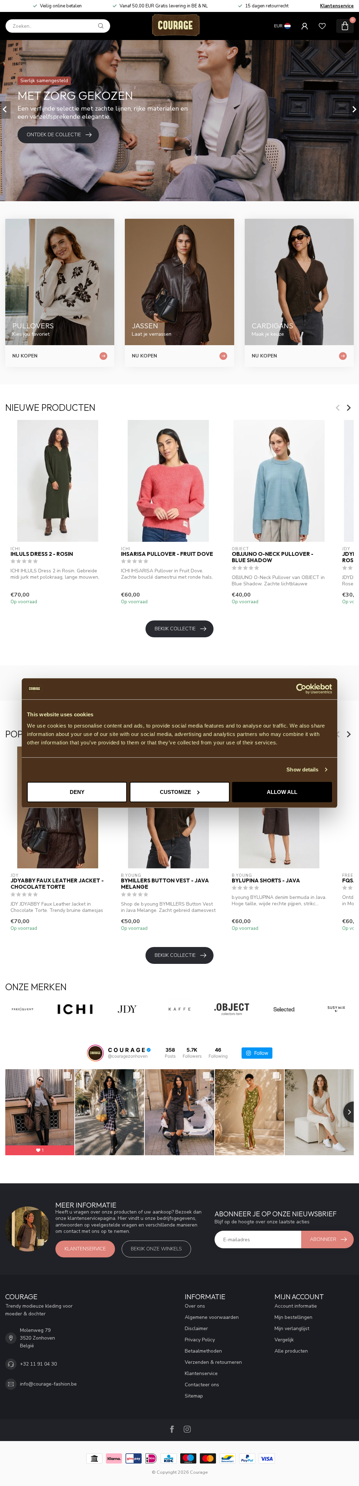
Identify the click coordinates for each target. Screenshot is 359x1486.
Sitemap (194, 1396)
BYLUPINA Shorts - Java (266, 880)
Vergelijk (284, 1339)
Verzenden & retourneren (213, 1362)
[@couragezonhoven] (95, 1053)
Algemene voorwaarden (212, 1317)
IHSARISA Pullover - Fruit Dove (167, 554)
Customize (175, 792)
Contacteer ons (202, 1384)
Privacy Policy (200, 1339)
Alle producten (291, 1351)
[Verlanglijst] (322, 26)
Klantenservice (337, 6)
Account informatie (296, 1306)
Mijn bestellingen (293, 1317)
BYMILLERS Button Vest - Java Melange (165, 883)
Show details (302, 769)
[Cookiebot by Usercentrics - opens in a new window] (301, 689)
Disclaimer (196, 1328)
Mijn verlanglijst (292, 1328)
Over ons (195, 1306)
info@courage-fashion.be (48, 1384)
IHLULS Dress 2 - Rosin (42, 554)
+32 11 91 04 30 (38, 1364)
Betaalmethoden (203, 1351)
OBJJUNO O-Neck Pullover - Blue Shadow (272, 557)
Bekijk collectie (175, 628)
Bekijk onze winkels (156, 1248)
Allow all (282, 792)
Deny (77, 792)
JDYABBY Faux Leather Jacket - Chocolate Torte (57, 883)
